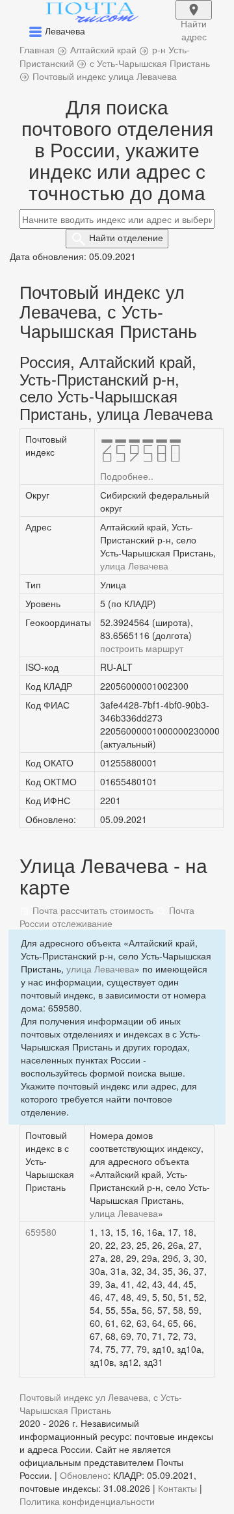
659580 (41, 1231)
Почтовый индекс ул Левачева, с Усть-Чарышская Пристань (101, 1403)
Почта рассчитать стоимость (91, 910)
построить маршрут (141, 648)
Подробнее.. (126, 475)
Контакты (177, 1487)
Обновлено (84, 1474)
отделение (126, 237)
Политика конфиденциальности (87, 1500)
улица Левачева (134, 565)
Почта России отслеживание (107, 917)
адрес (194, 18)
